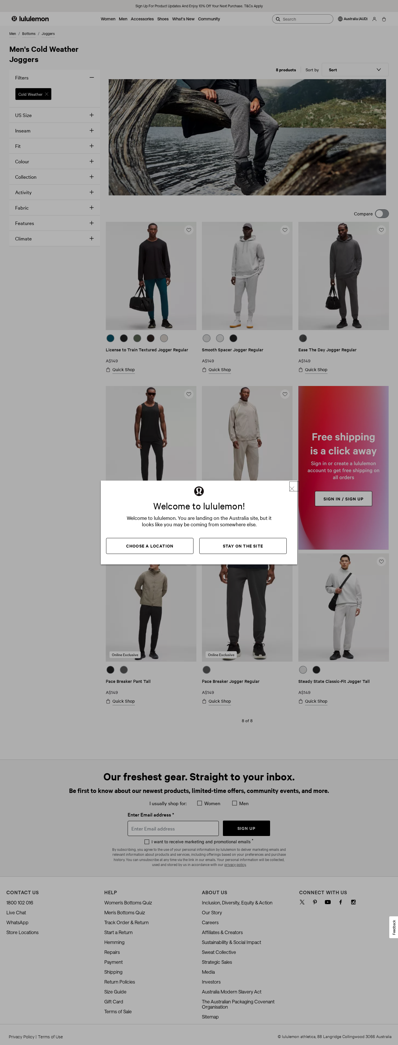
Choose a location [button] (149, 546)
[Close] (294, 486)
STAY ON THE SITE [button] (243, 546)
